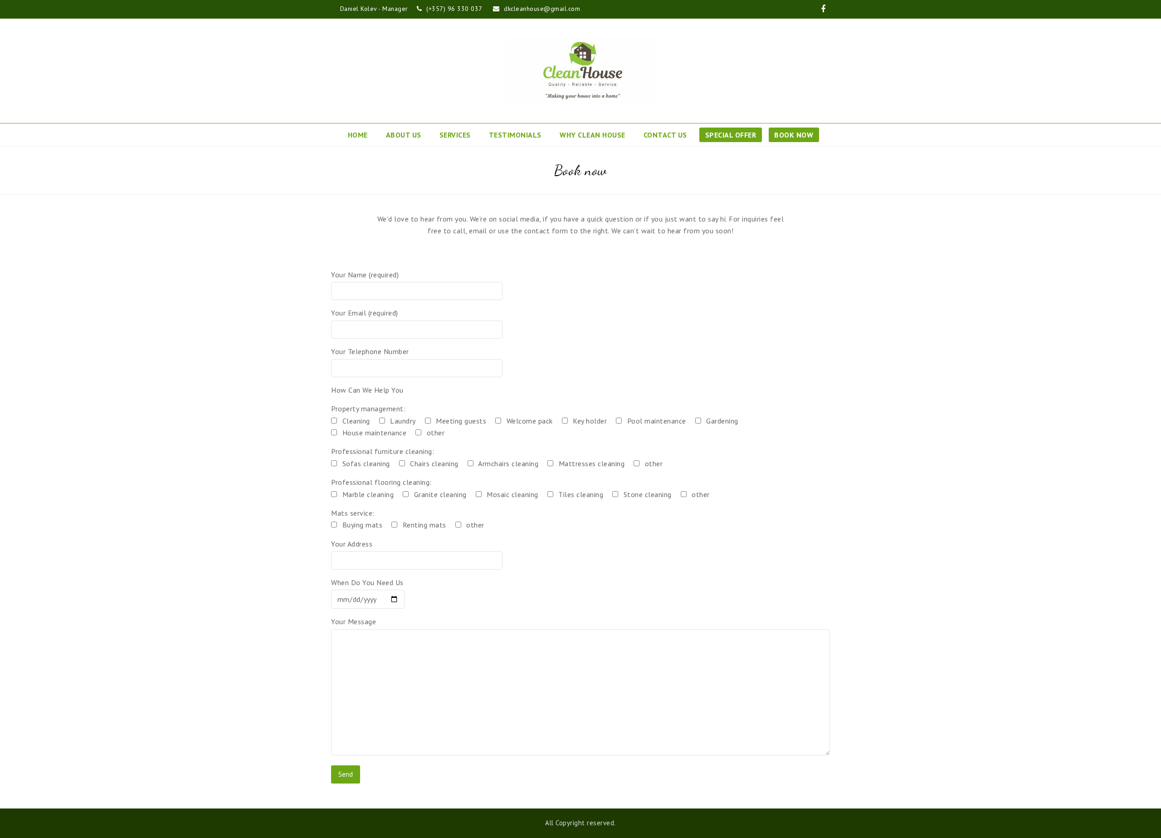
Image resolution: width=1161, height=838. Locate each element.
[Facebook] (823, 9)
